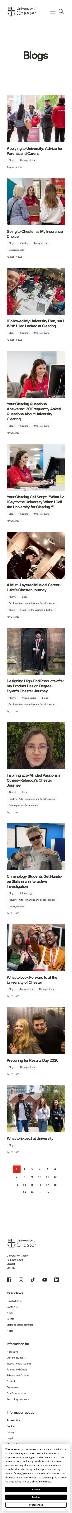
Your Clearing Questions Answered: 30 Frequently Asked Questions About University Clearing (34, 411)
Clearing (24, 243)
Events (10, 1319)
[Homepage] (21, 12)
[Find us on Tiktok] (33, 1279)
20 (32, 1192)
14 (24, 1184)
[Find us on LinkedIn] (56, 1279)
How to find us (14, 1301)
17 (47, 1184)
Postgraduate (40, 243)
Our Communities (16, 1393)
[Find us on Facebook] (9, 1279)
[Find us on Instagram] (21, 1279)
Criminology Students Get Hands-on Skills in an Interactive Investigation (34, 881)
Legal (10, 1438)
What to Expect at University (30, 1138)
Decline (36, 1497)
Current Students (16, 1357)
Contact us (12, 1307)
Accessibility (13, 1420)
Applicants (12, 1351)
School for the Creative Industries (36, 610)
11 (47, 1177)
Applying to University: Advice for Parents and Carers (34, 151)
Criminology (26, 893)
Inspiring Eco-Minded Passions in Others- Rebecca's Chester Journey (34, 780)
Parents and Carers (17, 1369)
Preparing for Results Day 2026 (32, 1060)
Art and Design (29, 698)
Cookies (11, 1426)
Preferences (36, 1505)
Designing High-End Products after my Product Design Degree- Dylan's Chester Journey (35, 686)
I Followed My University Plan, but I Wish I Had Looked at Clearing (35, 323)
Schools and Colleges (18, 1375)
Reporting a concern (18, 1399)
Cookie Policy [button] (29, 1477)
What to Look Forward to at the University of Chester (32, 980)
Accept (36, 1489)
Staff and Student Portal (20, 1324)
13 (16, 1184)
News (10, 1313)
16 (39, 1184)
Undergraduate (27, 160)
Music (12, 610)
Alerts (10, 1330)
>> (47, 1192)
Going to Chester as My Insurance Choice (35, 234)
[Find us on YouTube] (44, 1279)
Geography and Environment (23, 805)
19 (24, 1192)
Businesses (13, 1387)
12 (55, 1177)
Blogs (11, 160)
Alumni (12, 597)
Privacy (10, 1432)
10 (39, 1177)
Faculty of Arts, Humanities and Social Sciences (32, 603)
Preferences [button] (45, 1481)
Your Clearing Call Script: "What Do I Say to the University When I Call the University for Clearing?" (35, 502)
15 (32, 1184)
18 (55, 1184)
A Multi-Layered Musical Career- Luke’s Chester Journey (34, 587)
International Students (19, 1363)
